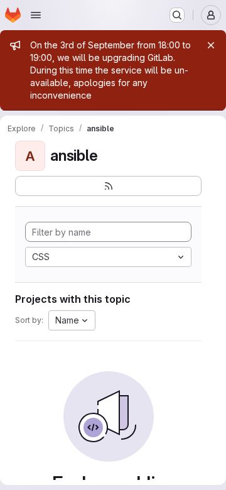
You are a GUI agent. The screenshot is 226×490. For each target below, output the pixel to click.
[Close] (210, 45)
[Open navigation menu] (36, 15)
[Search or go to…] (177, 15)
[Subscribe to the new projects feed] (108, 186)
